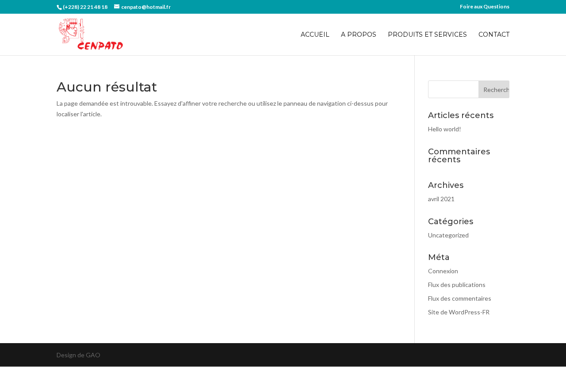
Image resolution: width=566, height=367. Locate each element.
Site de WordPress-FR (459, 312)
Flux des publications (457, 284)
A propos (358, 34)
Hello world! (444, 129)
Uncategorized (448, 235)
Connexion (443, 271)
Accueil (315, 34)
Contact (493, 34)
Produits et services (427, 34)
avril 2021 (441, 199)
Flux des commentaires (459, 298)
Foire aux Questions (484, 7)
